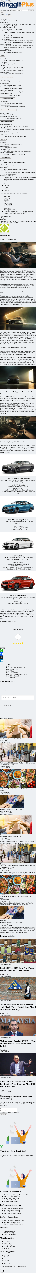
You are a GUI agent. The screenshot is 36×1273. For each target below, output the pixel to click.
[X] (18, 657)
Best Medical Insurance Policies (13, 1212)
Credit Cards (7, 16)
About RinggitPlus (5, 157)
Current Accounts (5, 87)
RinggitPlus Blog (9, 1232)
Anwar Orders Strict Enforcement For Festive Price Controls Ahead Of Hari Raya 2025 (17, 1084)
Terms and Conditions (6, 176)
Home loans (3, 62)
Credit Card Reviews (10, 1234)
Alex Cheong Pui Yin (6, 766)
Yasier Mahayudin (5, 811)
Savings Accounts (5, 83)
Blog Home (7, 196)
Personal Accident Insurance (8, 116)
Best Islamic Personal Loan (12, 1222)
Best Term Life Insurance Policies (13, 1208)
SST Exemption (10, 677)
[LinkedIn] (18, 660)
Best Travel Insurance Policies (12, 1213)
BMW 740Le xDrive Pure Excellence (17, 674)
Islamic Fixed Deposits (6, 90)
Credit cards (3, 19)
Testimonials (3, 167)
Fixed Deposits (4, 80)
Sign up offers (4, 22)
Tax (5, 201)
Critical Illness (4, 134)
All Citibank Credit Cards (11, 1200)
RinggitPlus (3, 1050)
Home (2, 16)
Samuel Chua (4, 974)
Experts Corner (8, 203)
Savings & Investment (7, 77)
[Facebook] (18, 654)
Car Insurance (4, 101)
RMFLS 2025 (8, 205)
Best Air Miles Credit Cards (12, 1196)
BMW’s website (28, 616)
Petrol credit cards (5, 39)
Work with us (4, 171)
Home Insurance (5, 105)
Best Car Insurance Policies (12, 1210)
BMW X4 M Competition (13, 676)
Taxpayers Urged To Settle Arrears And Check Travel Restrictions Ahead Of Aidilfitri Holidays (18, 1007)
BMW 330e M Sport (12, 669)
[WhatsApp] (18, 650)
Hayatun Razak (4, 792)
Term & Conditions (9, 1246)
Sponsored (3, 219)
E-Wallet (6, 200)
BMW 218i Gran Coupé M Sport (15, 667)
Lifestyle (2, 218)
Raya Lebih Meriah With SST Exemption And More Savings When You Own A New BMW (19, 212)
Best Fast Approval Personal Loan (14, 1220)
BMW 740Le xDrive (12, 672)
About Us (3, 161)
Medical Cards (4, 131)
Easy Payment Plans (6, 69)
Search (32, 10)
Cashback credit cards (6, 31)
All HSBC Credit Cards (11, 1201)
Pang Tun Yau (4, 740)
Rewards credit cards (6, 36)
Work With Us (8, 1243)
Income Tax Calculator (6, 152)
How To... (3, 139)
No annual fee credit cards (7, 27)
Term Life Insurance (6, 124)
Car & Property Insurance (7, 98)
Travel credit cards (5, 50)
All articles (3, 143)
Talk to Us (7, 1241)
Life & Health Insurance (7, 121)
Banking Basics (4, 146)
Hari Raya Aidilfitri (9, 210)
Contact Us (3, 164)
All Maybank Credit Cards (11, 1198)
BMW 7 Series (10, 671)
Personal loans (4, 59)
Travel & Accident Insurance (8, 110)
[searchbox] (20, 10)
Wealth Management (6, 93)
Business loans (4, 72)
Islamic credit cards (5, 44)
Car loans (3, 65)
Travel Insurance (5, 113)
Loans (2, 55)
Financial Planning (9, 1231)
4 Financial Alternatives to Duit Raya (11, 809)
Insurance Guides (5, 149)
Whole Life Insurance (6, 128)
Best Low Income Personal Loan (13, 1224)
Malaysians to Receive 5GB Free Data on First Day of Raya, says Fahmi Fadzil (18, 1043)
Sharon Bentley (5, 235)
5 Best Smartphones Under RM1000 (10, 739)
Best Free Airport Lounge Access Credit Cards (17, 1195)
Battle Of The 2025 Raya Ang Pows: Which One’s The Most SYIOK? (17, 969)
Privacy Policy (8, 1245)
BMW (7, 666)
